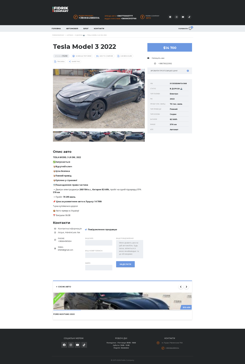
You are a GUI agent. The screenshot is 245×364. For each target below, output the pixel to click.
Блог (86, 28)
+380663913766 (128, 18)
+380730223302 (165, 63)
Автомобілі (72, 28)
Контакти (99, 28)
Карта (148, 18)
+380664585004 (89, 17)
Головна (56, 28)
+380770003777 (125, 16)
